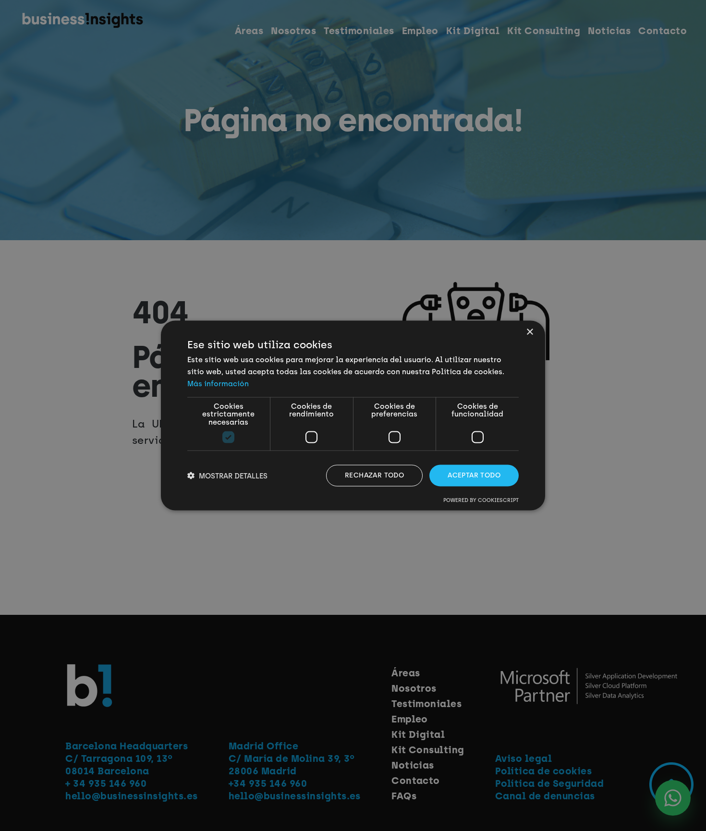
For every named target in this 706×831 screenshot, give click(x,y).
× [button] (529, 332)
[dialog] (353, 415)
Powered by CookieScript (481, 500)
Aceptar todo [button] (474, 475)
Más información (218, 383)
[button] (227, 475)
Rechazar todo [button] (374, 475)
